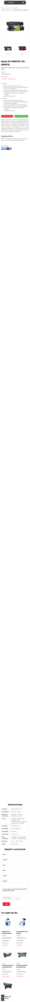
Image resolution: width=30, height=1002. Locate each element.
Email (4, 865)
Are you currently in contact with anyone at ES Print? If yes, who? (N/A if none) (15, 889)
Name (4, 854)
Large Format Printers (6, 10)
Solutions (8, 8)
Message (5, 881)
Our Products (15, 8)
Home (2, 8)
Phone (4, 870)
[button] (23, 2)
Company (5, 859)
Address (5, 875)
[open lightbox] (15, 26)
